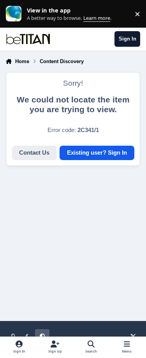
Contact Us (34, 153)
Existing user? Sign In (97, 153)
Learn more (15, 14)
